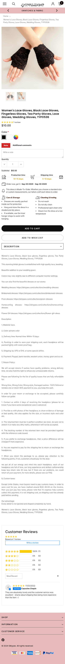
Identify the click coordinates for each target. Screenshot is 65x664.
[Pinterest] (3, 640)
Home (5, 16)
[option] (32, 10)
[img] (19, 586)
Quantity (5, 159)
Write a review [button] (32, 543)
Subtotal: (6, 170)
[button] (7, 122)
